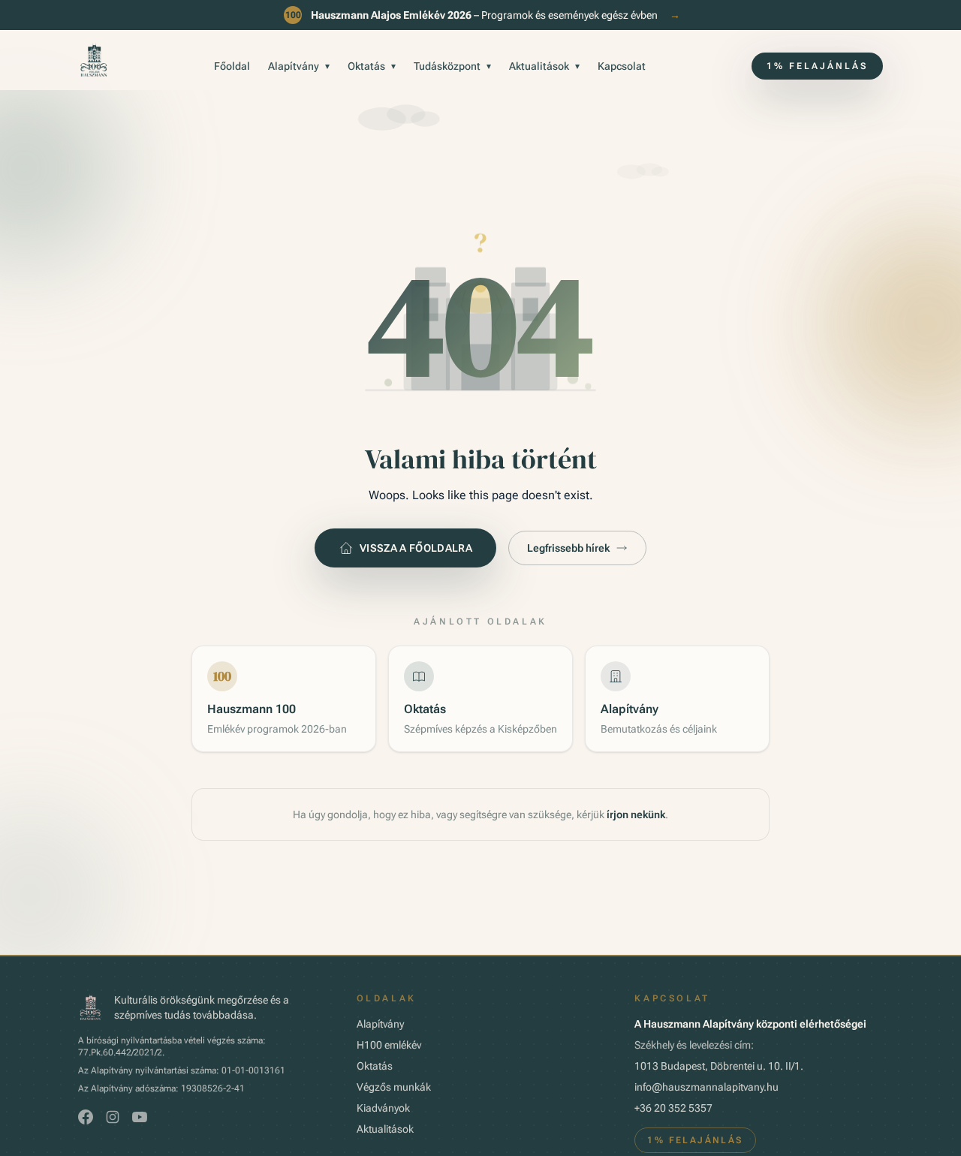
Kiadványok (383, 1108)
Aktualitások (544, 66)
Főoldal (232, 66)
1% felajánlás (817, 66)
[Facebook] (85, 1116)
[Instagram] (112, 1116)
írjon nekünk (636, 814)
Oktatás (372, 66)
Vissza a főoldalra (416, 548)
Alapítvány (299, 66)
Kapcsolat (622, 66)
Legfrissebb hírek (568, 548)
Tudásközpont (452, 66)
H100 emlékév (389, 1045)
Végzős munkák (394, 1087)
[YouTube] (139, 1116)
